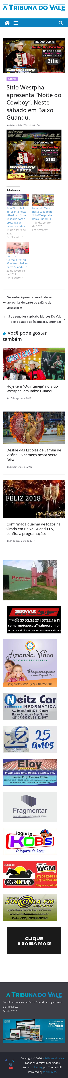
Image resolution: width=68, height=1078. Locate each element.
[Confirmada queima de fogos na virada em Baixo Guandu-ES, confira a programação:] (34, 482)
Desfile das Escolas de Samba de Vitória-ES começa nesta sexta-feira (34, 455)
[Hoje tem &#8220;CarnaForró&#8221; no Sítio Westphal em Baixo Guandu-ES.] (18, 248)
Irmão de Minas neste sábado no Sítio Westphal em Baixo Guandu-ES (43, 213)
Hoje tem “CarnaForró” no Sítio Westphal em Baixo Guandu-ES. (17, 261)
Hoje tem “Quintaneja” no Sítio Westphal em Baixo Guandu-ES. (33, 388)
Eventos (12, 79)
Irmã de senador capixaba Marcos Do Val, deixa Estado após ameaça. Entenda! (32, 319)
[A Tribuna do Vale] (7, 23)
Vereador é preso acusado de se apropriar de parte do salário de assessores (29, 302)
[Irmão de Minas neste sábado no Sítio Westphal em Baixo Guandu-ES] (43, 200)
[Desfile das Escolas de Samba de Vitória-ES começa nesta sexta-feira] (34, 414)
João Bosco (37, 125)
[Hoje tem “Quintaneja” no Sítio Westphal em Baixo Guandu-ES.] (34, 350)
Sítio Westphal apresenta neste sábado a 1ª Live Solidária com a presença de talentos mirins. (16, 217)
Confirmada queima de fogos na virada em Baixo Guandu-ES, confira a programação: (34, 529)
